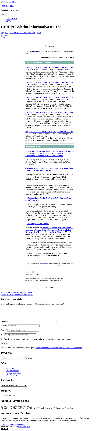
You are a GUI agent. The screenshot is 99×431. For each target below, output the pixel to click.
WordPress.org (11, 375)
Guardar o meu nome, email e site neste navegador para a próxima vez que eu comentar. (37, 339)
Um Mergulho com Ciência (38, 224)
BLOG (8, 21)
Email (4, 330)
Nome (4, 326)
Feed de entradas (12, 371)
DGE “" (49, 169)
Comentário (6, 321)
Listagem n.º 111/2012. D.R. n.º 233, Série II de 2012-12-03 (49, 112)
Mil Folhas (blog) (7, 6)
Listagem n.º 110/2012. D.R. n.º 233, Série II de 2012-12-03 (49, 97)
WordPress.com (24, 427)
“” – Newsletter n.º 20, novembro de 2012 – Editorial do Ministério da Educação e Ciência (49, 153)
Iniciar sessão (11, 369)
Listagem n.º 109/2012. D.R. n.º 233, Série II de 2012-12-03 (49, 82)
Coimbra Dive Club (53, 232)
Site (2, 335)
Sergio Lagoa (6, 33)
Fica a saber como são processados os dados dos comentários (58, 348)
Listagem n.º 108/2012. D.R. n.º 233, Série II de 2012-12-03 (49, 67)
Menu (4, 14)
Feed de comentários (13, 373)
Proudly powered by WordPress (13, 425)
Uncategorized (35, 33)
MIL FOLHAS (11, 19)
